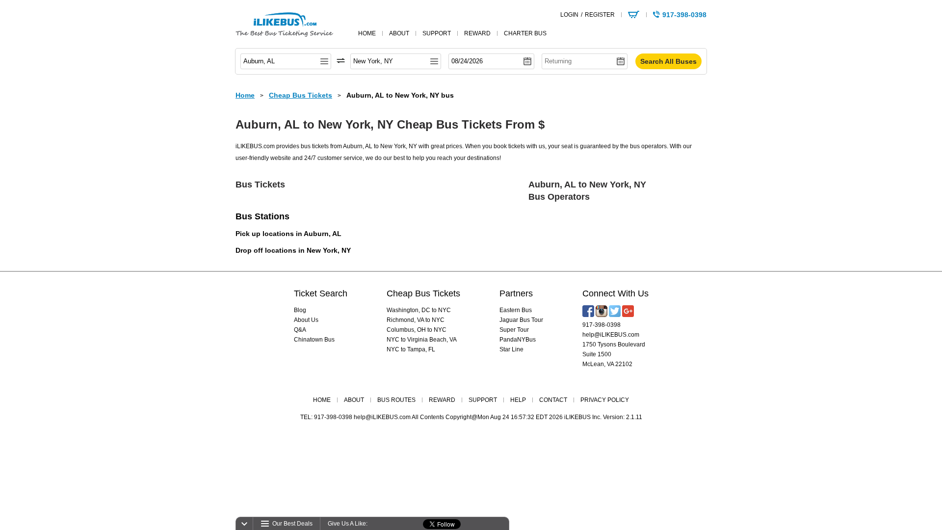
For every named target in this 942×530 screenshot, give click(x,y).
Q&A (300, 329)
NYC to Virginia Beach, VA (422, 339)
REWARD (442, 400)
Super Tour (514, 329)
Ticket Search (320, 293)
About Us (306, 320)
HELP (518, 400)
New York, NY (329, 250)
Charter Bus (525, 33)
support (436, 33)
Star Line (511, 349)
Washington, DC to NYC (419, 310)
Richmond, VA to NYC (416, 320)
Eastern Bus (515, 310)
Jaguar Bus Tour (521, 320)
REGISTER (600, 14)
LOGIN (569, 14)
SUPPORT (483, 400)
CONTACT (553, 400)
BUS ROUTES (396, 400)
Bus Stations (262, 216)
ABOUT (354, 400)
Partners (516, 293)
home (367, 33)
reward (477, 33)
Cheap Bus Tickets (423, 293)
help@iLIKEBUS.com (610, 334)
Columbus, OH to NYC (416, 329)
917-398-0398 (601, 324)
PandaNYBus (517, 339)
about (399, 33)
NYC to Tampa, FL (411, 349)
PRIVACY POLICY (604, 400)
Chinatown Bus (314, 339)
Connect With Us (615, 293)
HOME (322, 400)
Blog (300, 310)
